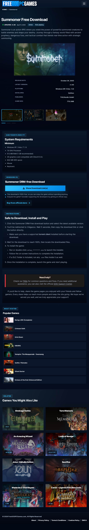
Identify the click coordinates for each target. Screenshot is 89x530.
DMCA (84, 520)
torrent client (44, 234)
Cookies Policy (73, 520)
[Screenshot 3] (56, 115)
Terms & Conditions (58, 520)
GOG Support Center (63, 284)
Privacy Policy (43, 520)
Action (31, 25)
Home (4, 9)
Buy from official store (17, 203)
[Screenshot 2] (34, 115)
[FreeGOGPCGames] (19, 3)
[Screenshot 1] (12, 115)
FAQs (25, 281)
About (33, 520)
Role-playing (39, 25)
